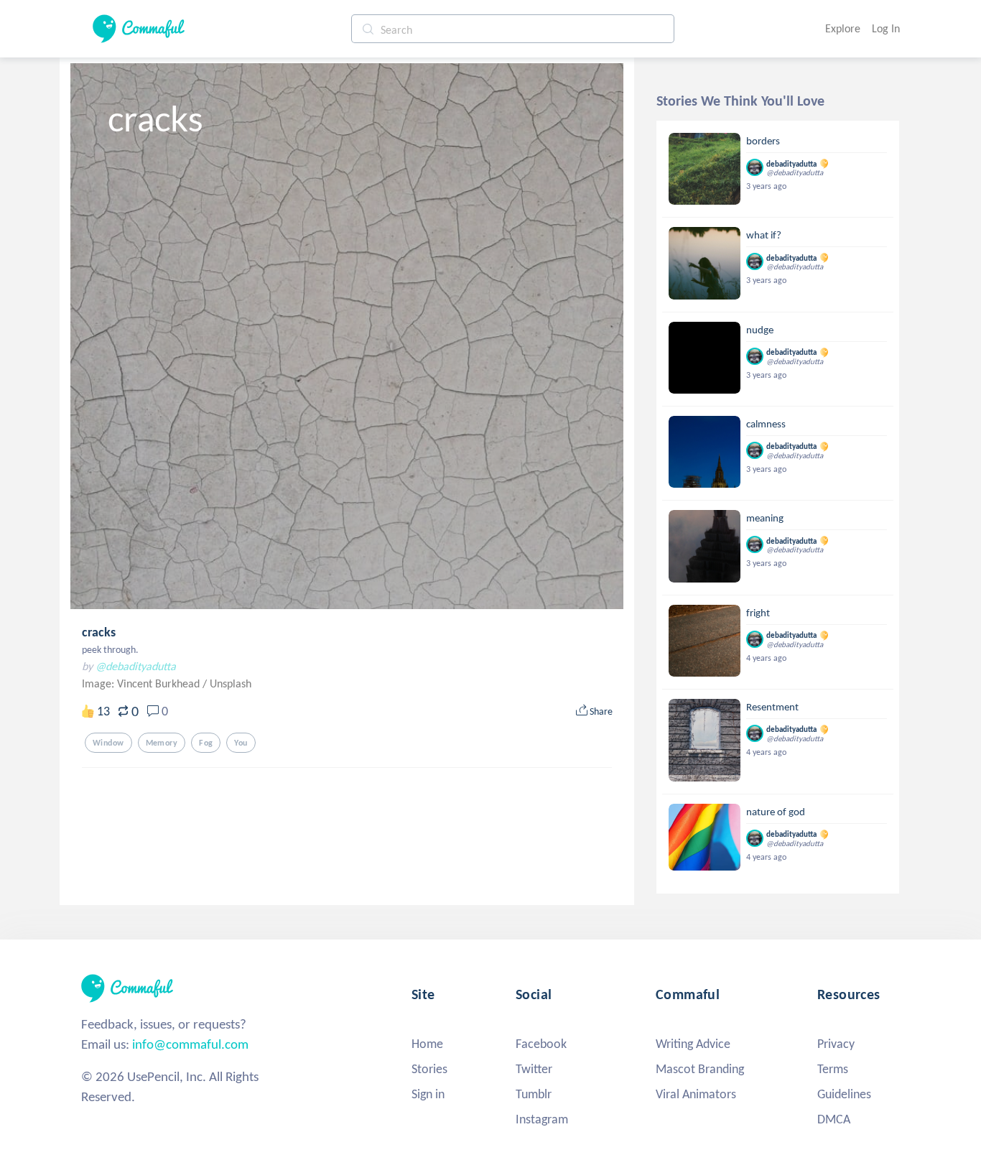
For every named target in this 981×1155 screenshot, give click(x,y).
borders (763, 140)
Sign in (428, 1094)
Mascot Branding (700, 1069)
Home (427, 1044)
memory (162, 743)
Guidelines (844, 1094)
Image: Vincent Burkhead (142, 683)
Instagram (542, 1119)
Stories (429, 1069)
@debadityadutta (136, 666)
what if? (763, 234)
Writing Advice (693, 1044)
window (108, 743)
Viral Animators (696, 1094)
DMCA (833, 1119)
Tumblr (534, 1094)
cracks (99, 632)
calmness (766, 423)
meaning (765, 517)
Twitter (534, 1069)
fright (758, 612)
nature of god (775, 811)
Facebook (541, 1044)
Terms (832, 1069)
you (240, 743)
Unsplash (230, 683)
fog (206, 743)
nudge (759, 329)
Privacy (836, 1044)
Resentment (772, 706)
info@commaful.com (190, 1044)
